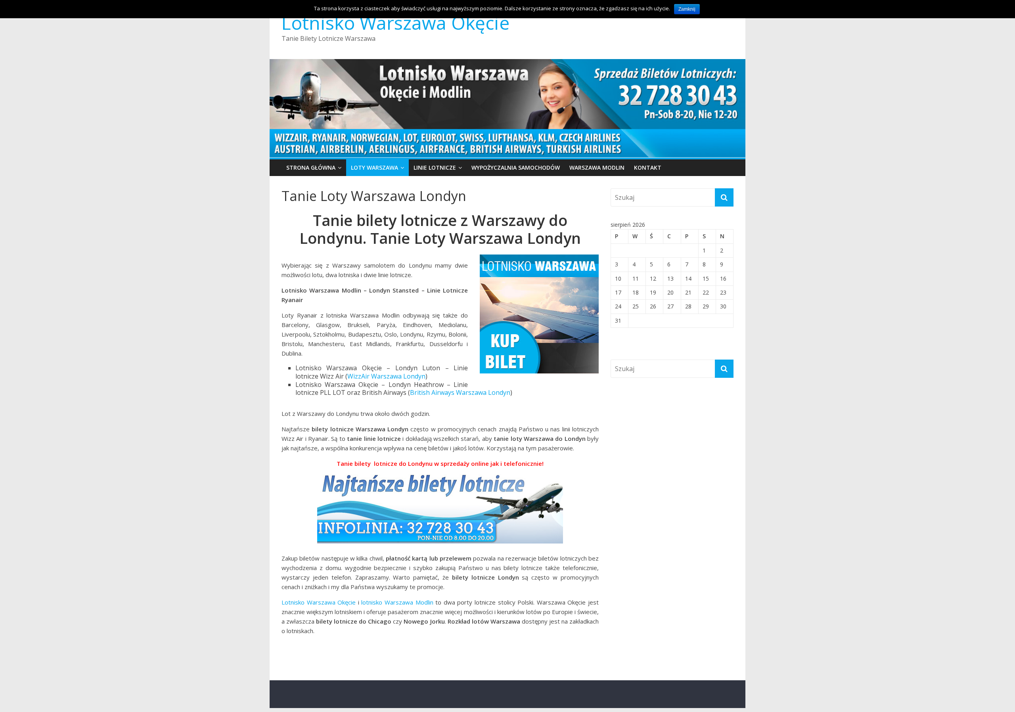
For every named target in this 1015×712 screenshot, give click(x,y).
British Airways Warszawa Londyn (460, 392)
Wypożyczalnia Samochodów (515, 167)
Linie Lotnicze (435, 167)
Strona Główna (310, 167)
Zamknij (686, 9)
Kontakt (647, 167)
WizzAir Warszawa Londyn (386, 376)
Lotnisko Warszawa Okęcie (395, 22)
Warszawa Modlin (596, 167)
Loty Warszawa (374, 167)
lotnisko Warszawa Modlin (397, 602)
